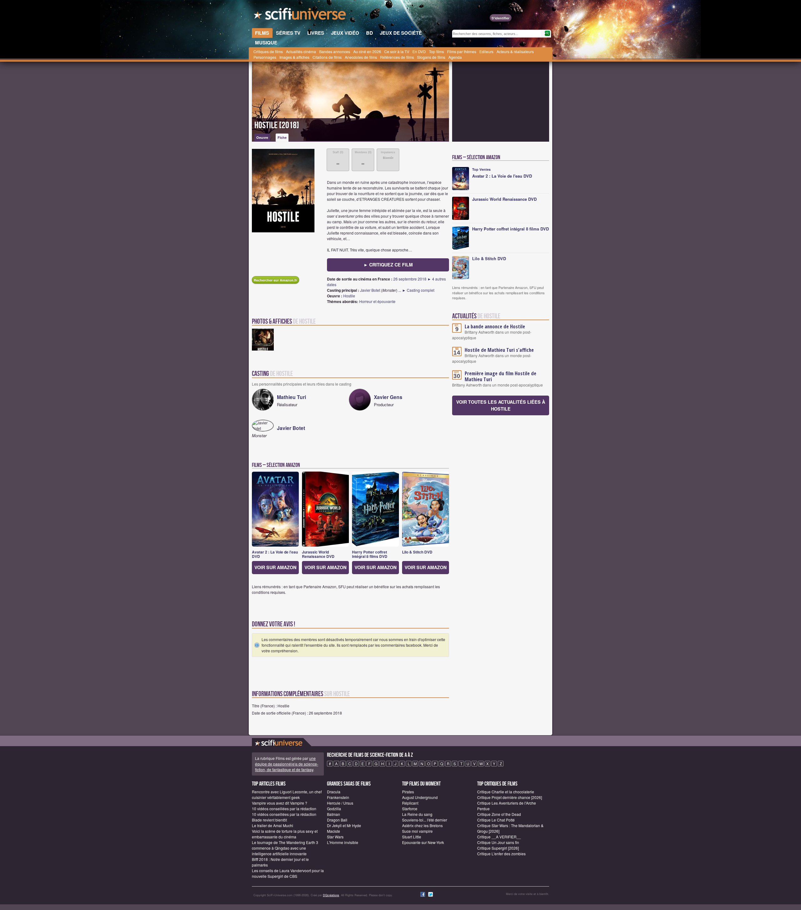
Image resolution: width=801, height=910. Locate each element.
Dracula (333, 791)
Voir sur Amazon (275, 567)
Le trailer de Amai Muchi (272, 825)
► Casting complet (418, 290)
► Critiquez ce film (388, 264)
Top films (436, 51)
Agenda (455, 57)
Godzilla (334, 808)
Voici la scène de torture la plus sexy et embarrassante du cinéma (285, 833)
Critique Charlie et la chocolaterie (505, 791)
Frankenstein (338, 797)
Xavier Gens (388, 397)
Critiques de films (268, 51)
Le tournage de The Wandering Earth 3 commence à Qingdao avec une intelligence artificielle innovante (285, 848)
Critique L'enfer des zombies (501, 853)
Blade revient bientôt (269, 819)
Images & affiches (294, 57)
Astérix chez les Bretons (422, 825)
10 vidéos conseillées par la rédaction (284, 808)
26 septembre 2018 (409, 278)
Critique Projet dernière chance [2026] (509, 797)
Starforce (409, 808)
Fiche (282, 137)
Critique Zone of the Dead (499, 814)
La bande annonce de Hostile (495, 326)
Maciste (333, 831)
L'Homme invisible (342, 842)
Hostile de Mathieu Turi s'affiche (499, 349)
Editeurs (486, 51)
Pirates (408, 791)
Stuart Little (411, 836)
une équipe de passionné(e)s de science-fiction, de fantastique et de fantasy (286, 764)
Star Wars (335, 836)
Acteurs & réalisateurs (515, 51)
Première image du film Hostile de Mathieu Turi (500, 376)
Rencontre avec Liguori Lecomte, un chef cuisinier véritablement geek (287, 794)
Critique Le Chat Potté (496, 819)
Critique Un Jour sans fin (498, 842)
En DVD (419, 51)
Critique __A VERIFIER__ (499, 836)
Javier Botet (370, 290)
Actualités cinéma (301, 51)
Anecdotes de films (361, 57)
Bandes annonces (334, 51)
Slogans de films (431, 57)
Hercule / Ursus (340, 803)
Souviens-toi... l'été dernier (424, 819)
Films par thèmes (461, 51)
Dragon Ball (337, 819)
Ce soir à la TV (396, 51)
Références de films (397, 57)
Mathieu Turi (291, 397)
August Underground (420, 797)
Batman (333, 814)
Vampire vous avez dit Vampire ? (279, 803)
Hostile (349, 295)
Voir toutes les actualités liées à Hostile (500, 405)
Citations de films (327, 57)
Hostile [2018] (276, 125)
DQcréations (331, 895)
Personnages (264, 57)
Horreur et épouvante (377, 301)
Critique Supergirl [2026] (498, 848)
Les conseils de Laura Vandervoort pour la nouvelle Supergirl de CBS (288, 873)
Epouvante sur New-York (423, 842)
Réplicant (410, 803)
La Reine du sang (417, 814)
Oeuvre (262, 137)
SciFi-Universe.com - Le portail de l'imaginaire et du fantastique (300, 15)
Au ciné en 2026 (367, 51)
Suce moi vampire (417, 831)
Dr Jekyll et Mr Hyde (344, 825)
